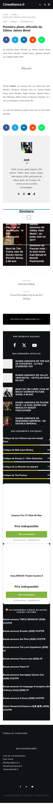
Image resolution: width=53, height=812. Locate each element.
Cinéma (13, 22)
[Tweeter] (15, 40)
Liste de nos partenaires (14, 756)
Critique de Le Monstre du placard (20, 466)
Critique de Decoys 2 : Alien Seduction (22, 458)
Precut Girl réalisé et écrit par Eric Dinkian (26, 295)
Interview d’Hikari (26, 282)
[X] (26, 787)
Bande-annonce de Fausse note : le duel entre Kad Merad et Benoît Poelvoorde (32, 406)
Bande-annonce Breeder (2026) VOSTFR (23, 631)
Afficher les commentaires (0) (25, 319)
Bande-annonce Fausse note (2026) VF (22, 658)
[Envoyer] (32, 40)
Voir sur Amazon (26, 534)
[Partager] (6, 40)
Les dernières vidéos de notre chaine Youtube (28, 611)
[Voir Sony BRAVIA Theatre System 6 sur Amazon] (26, 559)
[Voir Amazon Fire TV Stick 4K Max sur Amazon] (26, 498)
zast (5, 22)
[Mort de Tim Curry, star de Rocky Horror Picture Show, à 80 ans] (14, 255)
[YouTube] (32, 787)
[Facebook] (20, 787)
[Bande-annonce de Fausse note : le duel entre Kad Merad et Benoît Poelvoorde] (38, 255)
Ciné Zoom (8, 759)
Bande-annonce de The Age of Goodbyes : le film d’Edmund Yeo (32, 364)
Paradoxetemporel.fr (12, 766)
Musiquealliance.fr (11, 762)
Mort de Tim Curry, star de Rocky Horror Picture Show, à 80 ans (32, 392)
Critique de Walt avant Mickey (18, 450)
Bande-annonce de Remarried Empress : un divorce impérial (30, 421)
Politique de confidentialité (15, 733)
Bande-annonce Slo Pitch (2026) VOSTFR (24, 639)
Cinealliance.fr (14, 4)
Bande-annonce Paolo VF (16, 666)
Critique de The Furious (15, 475)
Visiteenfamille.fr (10, 769)
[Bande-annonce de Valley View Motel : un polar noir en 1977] (38, 234)
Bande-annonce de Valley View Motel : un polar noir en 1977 (32, 378)
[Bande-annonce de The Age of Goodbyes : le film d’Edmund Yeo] (14, 234)
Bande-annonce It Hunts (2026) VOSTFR (23, 698)
